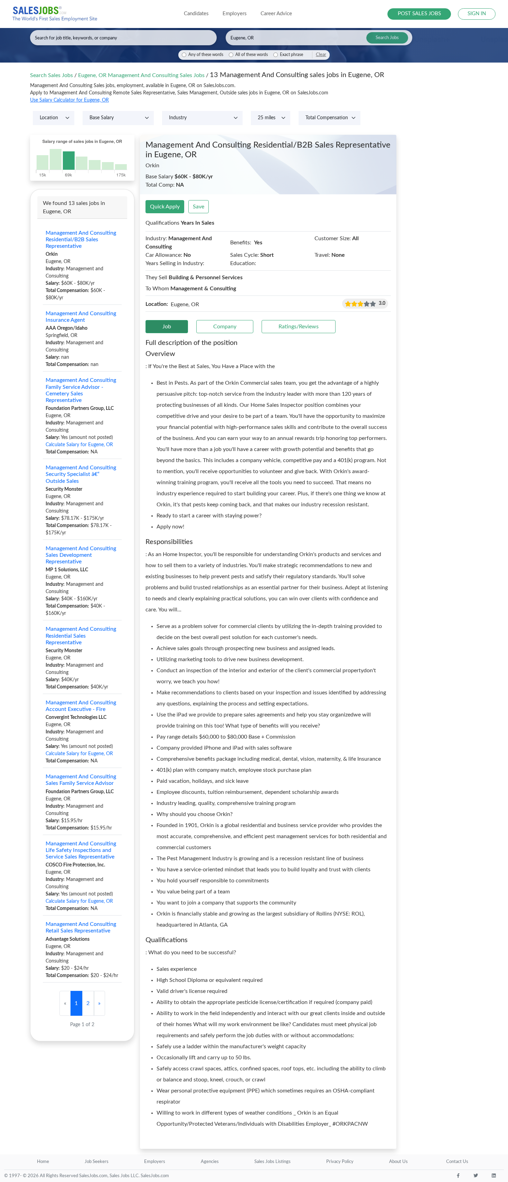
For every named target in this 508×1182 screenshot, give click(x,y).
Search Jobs (387, 38)
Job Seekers (97, 1162)
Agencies (210, 1162)
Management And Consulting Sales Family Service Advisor (81, 780)
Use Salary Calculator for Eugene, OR (69, 100)
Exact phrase (291, 55)
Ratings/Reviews (299, 326)
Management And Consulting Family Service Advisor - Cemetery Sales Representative (81, 390)
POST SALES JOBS (419, 13)
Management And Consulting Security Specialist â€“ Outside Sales (81, 474)
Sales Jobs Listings (272, 1162)
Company (224, 326)
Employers (154, 1162)
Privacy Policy (340, 1162)
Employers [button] (235, 13)
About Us (398, 1162)
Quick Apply (165, 206)
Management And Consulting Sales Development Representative (81, 555)
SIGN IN (477, 13)
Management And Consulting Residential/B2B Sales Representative (81, 239)
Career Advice (276, 13)
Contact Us (457, 1162)
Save (198, 206)
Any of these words (205, 55)
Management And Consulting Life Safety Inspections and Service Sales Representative (81, 850)
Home (43, 1162)
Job (166, 326)
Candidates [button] (196, 13)
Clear (321, 55)
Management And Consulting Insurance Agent (81, 317)
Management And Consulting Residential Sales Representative (81, 635)
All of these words (251, 55)
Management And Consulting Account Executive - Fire (81, 706)
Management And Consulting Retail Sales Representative (81, 927)
